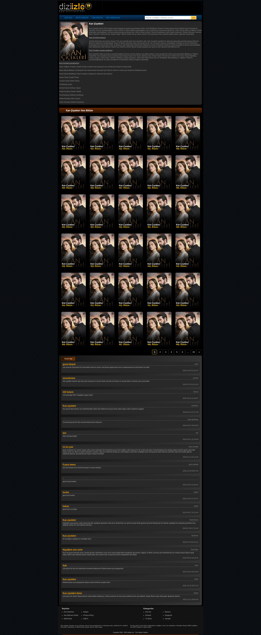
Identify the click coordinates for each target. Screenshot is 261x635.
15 (193, 352)
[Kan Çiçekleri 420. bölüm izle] (187, 228)
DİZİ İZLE (68, 17)
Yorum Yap (68, 359)
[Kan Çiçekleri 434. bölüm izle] (73, 150)
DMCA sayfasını (138, 627)
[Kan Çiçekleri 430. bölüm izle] (187, 150)
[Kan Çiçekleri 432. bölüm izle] (130, 150)
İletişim (85, 612)
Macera (167, 612)
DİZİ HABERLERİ (113, 17)
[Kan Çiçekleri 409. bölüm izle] (73, 346)
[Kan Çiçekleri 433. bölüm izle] (102, 150)
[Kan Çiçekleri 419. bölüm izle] (73, 267)
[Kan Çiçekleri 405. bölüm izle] (187, 346)
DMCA (85, 619)
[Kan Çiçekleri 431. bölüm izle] (159, 150)
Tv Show (148, 619)
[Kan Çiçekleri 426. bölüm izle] (159, 189)
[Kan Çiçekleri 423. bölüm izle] (102, 228)
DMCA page (98, 627)
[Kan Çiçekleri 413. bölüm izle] (102, 306)
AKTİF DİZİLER (82, 17)
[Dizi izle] (75, 8)
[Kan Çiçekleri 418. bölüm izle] (102, 267)
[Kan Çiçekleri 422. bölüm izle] (130, 228)
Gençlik (167, 619)
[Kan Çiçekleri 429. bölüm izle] (73, 189)
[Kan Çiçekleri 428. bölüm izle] (102, 189)
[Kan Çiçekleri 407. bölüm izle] (130, 346)
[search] (193, 17)
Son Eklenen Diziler (71, 615)
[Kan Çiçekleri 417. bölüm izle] (130, 267)
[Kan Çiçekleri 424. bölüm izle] (73, 228)
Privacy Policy (88, 615)
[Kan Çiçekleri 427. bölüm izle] (130, 189)
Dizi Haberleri (69, 612)
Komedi (148, 615)
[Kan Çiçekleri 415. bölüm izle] (187, 267)
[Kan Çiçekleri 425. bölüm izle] (187, 189)
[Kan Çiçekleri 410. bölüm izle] (187, 306)
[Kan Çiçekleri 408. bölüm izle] (102, 346)
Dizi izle (148, 612)
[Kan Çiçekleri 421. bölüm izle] (159, 228)
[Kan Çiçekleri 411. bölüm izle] (159, 306)
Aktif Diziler (68, 619)
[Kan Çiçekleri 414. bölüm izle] (73, 306)
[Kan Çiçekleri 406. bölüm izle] (159, 346)
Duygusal (168, 615)
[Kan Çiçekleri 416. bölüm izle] (159, 267)
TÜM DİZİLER (97, 17)
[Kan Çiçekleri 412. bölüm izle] (130, 306)
